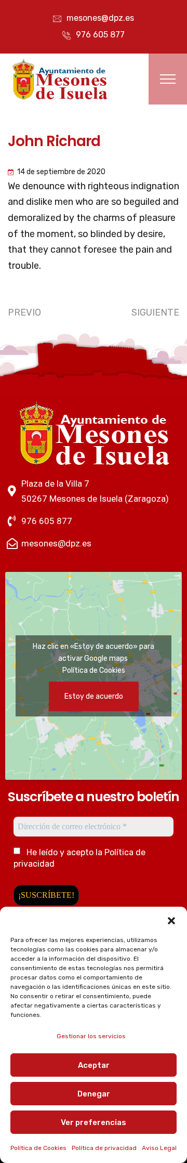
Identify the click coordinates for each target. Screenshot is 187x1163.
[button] (171, 919)
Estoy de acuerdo (93, 696)
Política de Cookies (38, 1148)
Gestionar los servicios (91, 1036)
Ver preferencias (93, 1122)
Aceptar (94, 1065)
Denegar (93, 1094)
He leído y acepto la (79, 858)
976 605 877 (100, 35)
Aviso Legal (159, 1148)
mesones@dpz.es (100, 18)
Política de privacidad (104, 1148)
